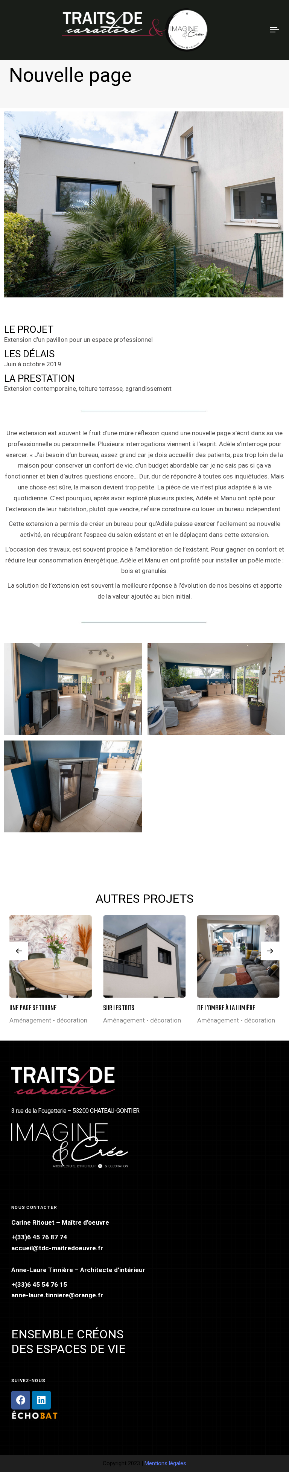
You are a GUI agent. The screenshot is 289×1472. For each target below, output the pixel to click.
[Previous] (18, 951)
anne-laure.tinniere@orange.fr (57, 1295)
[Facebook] (20, 1400)
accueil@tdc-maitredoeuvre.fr (57, 1248)
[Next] (270, 951)
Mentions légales (165, 1463)
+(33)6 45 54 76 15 (39, 1284)
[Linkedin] (41, 1400)
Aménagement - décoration (48, 1020)
